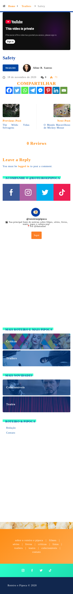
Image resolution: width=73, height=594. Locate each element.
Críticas (42, 544)
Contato (10, 432)
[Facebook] (9, 90)
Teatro (32, 548)
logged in (23, 166)
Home (11, 6)
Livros (28, 544)
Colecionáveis (49, 548)
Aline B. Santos (42, 68)
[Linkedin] (56, 90)
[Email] (63, 90)
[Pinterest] (48, 90)
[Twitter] (17, 90)
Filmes (52, 540)
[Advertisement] (36, 284)
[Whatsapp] (24, 90)
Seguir (36, 235)
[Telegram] (32, 90)
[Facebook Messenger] (40, 90)
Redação (11, 428)
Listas (56, 544)
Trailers (26, 6)
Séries (16, 544)
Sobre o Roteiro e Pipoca (29, 540)
